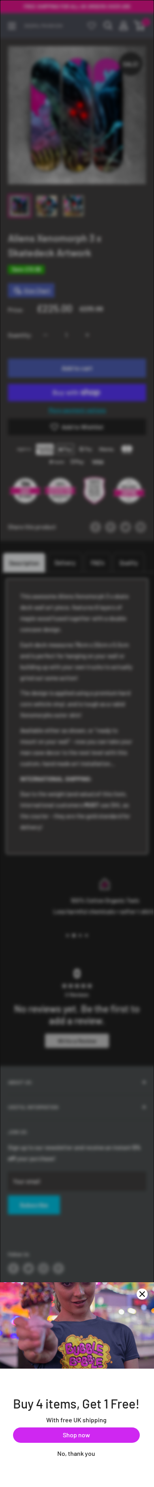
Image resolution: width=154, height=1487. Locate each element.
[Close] (142, 1294)
